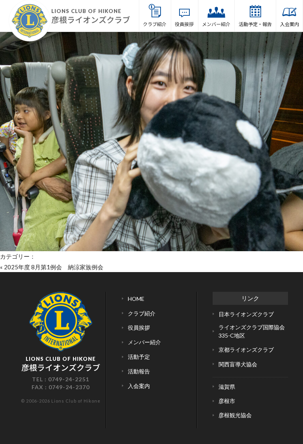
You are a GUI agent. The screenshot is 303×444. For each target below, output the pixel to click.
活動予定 (139, 356)
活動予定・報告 (255, 24)
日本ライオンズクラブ (246, 314)
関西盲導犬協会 (238, 364)
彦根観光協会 (235, 415)
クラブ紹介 (154, 24)
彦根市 (227, 400)
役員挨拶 (184, 24)
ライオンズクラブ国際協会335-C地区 (252, 331)
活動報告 (139, 371)
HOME (136, 298)
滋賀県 (227, 386)
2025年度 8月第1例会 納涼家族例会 (53, 267)
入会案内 (289, 24)
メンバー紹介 (216, 24)
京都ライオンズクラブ (246, 349)
